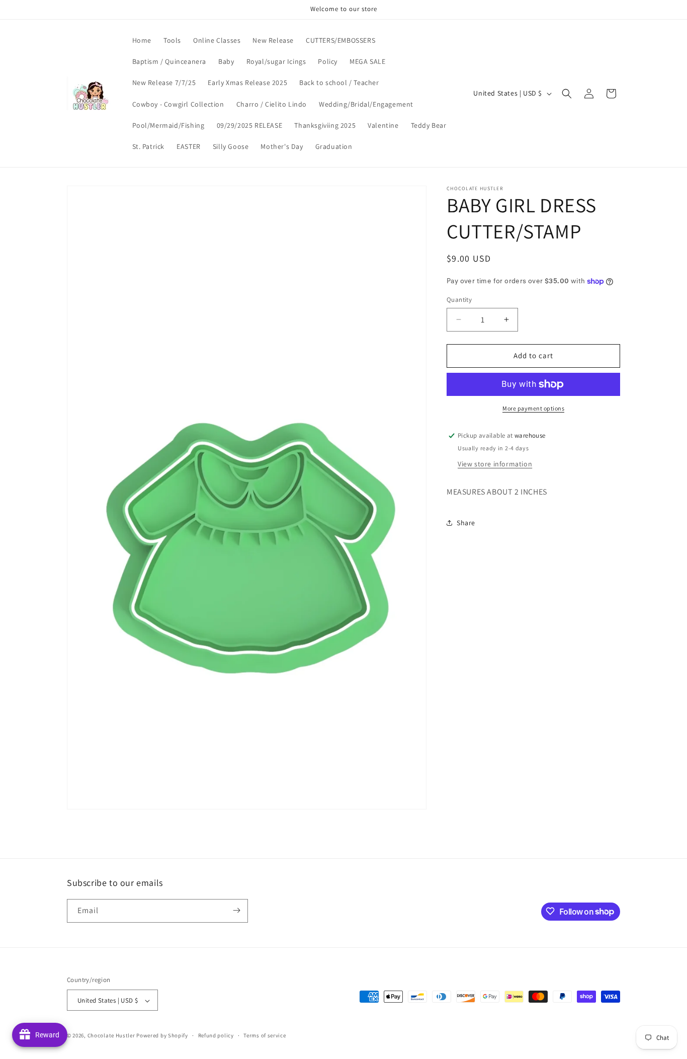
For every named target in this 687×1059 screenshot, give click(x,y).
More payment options (533, 408)
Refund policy (216, 1035)
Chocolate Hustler (111, 1035)
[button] (567, 94)
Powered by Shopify (162, 1035)
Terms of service (264, 1035)
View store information (495, 463)
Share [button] (466, 522)
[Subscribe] (236, 910)
